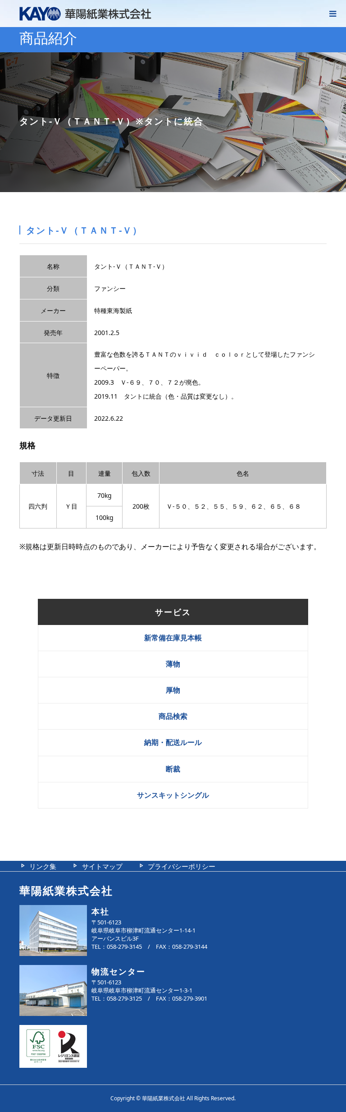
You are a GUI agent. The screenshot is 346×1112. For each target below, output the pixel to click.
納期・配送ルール (173, 742)
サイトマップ (102, 866)
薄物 (173, 664)
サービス (173, 612)
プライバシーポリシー (181, 866)
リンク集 (42, 866)
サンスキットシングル (173, 795)
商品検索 (173, 716)
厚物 (173, 690)
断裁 (173, 769)
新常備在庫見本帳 (173, 638)
